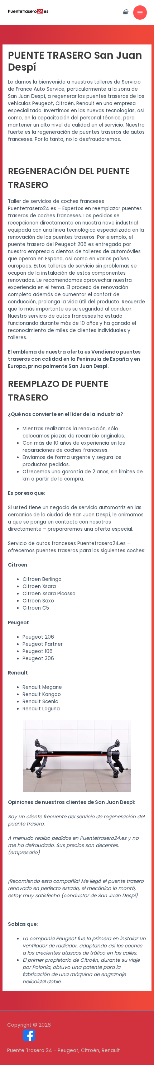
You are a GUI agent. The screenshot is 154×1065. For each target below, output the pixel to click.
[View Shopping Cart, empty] (125, 12)
